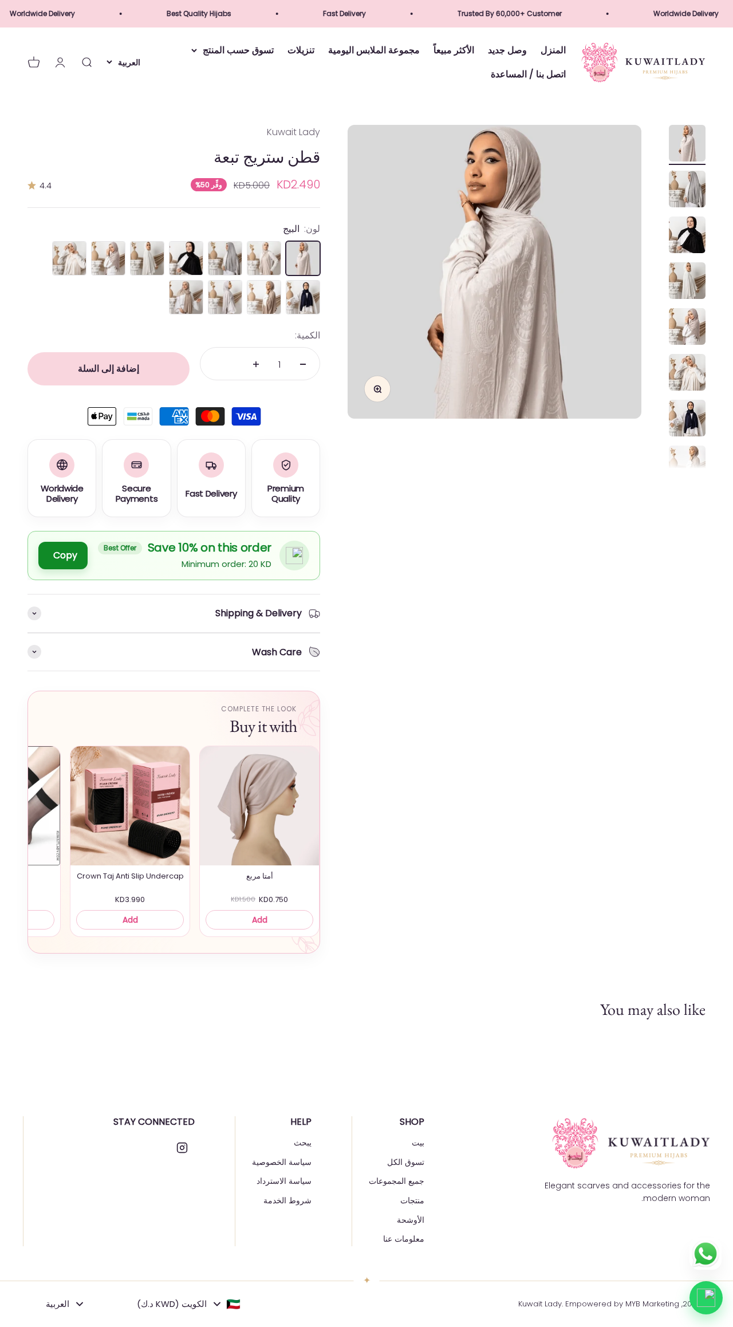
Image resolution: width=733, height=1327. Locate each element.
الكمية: (307, 335)
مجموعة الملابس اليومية (374, 50)
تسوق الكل (405, 1162)
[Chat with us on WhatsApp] (706, 1297)
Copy (65, 555)
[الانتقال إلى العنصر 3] (687, 236)
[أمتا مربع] (259, 805)
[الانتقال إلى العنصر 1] (687, 145)
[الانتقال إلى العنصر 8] (687, 466)
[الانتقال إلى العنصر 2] (687, 191)
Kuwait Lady (293, 132)
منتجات (412, 1200)
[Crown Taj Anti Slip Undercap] (130, 805)
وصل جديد (507, 50)
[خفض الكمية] (303, 364)
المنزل (553, 50)
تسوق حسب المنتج (238, 50)
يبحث (303, 1142)
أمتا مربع (259, 876)
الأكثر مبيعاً (454, 50)
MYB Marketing (652, 1303)
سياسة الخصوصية (282, 1162)
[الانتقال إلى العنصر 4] (687, 282)
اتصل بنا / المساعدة (528, 74)
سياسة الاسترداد (284, 1181)
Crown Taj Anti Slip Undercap (130, 876)
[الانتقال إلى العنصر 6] (687, 374)
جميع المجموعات (396, 1181)
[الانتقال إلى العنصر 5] (687, 328)
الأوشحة (410, 1220)
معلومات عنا (403, 1239)
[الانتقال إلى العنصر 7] (687, 420)
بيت (418, 1142)
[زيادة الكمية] (256, 364)
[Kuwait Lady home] (630, 1143)
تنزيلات (300, 50)
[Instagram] (182, 1147)
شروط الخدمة (287, 1200)
